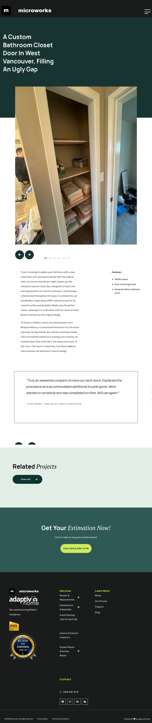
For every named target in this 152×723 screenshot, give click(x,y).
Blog (97, 612)
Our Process (101, 601)
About (98, 595)
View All (26, 479)
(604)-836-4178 (70, 691)
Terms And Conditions (60, 719)
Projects (99, 606)
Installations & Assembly (66, 607)
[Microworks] (26, 13)
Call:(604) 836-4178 (76, 548)
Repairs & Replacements (67, 597)
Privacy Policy (42, 719)
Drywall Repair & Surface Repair (67, 651)
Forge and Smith (144, 719)
